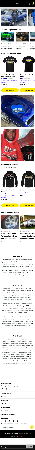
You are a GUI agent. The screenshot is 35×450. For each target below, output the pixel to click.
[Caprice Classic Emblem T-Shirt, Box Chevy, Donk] (10, 64)
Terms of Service (6, 393)
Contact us (4, 400)
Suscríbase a (32, 427)
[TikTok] (13, 421)
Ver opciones (10, 90)
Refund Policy (5, 411)
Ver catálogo (2, 3)
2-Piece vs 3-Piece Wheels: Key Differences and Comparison (10, 230)
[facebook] (1, 421)
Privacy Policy (5, 407)
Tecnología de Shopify (25, 433)
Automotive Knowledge (8, 414)
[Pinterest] (9, 421)
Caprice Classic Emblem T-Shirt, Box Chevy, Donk (9, 75)
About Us (4, 404)
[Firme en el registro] (29, 4)
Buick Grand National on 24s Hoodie (9, 190)
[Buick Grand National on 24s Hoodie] (10, 179)
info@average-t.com (10, 389)
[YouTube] (17, 421)
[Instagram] (5, 421)
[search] (5, 4)
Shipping (4, 396)
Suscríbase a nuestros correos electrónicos (14, 423)
